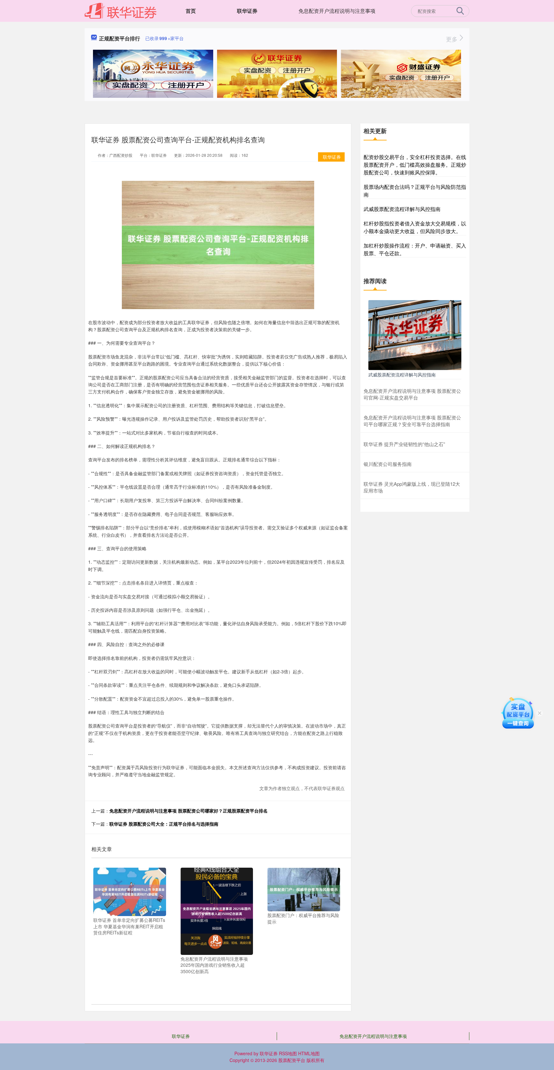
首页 (191, 10)
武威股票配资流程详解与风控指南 (402, 209)
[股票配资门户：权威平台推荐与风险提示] (303, 889)
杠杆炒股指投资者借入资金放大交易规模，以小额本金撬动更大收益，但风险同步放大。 (415, 227)
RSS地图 (288, 1053)
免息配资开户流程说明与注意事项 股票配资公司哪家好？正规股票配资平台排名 (188, 810)
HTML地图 (309, 1053)
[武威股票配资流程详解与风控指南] (414, 334)
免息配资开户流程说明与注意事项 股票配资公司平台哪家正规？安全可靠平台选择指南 (412, 420)
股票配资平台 (291, 1060)
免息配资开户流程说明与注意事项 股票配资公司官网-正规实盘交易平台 (412, 394)
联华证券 (247, 10)
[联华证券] (121, 10)
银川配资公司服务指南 (388, 463)
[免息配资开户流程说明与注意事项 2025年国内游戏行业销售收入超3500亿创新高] (216, 910)
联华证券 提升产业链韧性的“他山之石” (404, 444)
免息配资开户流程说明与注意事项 (336, 10)
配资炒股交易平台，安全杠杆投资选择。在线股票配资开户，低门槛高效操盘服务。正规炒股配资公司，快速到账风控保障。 (415, 164)
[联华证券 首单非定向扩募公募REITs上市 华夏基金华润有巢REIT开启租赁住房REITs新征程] (129, 891)
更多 (452, 39)
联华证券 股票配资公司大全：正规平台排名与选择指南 (163, 824)
